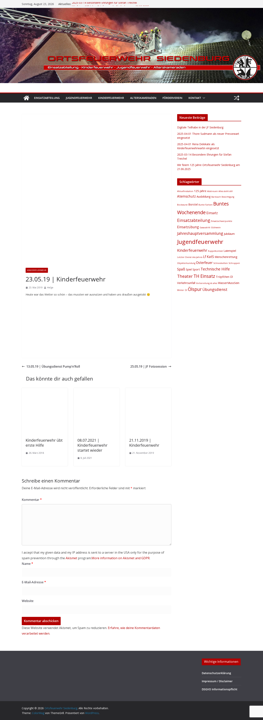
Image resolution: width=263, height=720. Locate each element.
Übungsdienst (214, 289)
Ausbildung (204, 196)
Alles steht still (226, 191)
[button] (203, 98)
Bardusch (216, 196)
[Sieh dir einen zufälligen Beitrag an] (236, 98)
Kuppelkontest (215, 251)
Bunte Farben (206, 204)
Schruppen (234, 263)
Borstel (193, 204)
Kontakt (194, 98)
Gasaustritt (205, 227)
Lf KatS (208, 256)
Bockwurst (182, 204)
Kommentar (32, 500)
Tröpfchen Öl (224, 277)
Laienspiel (230, 251)
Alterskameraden (143, 98)
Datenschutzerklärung (216, 673)
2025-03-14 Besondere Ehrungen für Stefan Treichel (104, 4)
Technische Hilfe (215, 269)
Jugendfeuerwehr (79, 98)
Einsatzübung (188, 227)
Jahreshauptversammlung (200, 233)
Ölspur (195, 289)
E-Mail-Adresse (34, 582)
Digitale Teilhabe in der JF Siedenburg (200, 127)
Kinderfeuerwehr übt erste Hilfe (44, 443)
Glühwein (216, 227)
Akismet (71, 558)
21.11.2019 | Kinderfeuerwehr (144, 443)
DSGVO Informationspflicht (219, 689)
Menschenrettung (226, 257)
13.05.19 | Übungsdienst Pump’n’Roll (53, 366)
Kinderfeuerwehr (111, 98)
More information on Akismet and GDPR (120, 558)
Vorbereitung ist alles (206, 283)
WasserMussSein (228, 283)
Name (27, 564)
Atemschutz (186, 196)
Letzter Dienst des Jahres (189, 257)
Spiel (189, 269)
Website (28, 601)
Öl (186, 290)
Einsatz (212, 213)
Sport (196, 269)
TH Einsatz (204, 276)
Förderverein (172, 98)
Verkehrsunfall (186, 283)
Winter (180, 290)
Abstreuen (212, 191)
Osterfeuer (204, 262)
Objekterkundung (186, 263)
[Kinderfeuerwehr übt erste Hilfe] (45, 390)
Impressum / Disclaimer (217, 681)
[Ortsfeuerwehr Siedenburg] (26, 98)
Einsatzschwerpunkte (221, 221)
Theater (185, 276)
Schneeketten (220, 263)
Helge (50, 287)
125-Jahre (200, 191)
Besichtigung (228, 196)
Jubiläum (229, 234)
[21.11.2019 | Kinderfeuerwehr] (148, 390)
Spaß (181, 269)
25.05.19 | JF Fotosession (148, 366)
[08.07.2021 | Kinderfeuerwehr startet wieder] (97, 390)
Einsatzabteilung (47, 98)
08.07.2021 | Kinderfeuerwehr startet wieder (92, 445)
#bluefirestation (185, 191)
